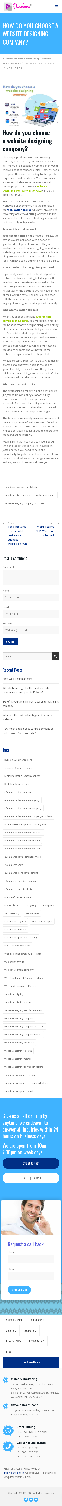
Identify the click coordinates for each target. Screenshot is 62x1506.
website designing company (19, 1018)
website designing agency (18, 1002)
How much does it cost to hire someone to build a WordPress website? (28, 731)
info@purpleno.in (14, 1472)
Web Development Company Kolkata (23, 977)
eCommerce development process (22, 848)
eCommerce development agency (22, 800)
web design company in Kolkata (21, 487)
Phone (11, 1269)
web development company (19, 969)
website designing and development (23, 1010)
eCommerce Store (13, 864)
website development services (20, 1091)
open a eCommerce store (17, 897)
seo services (32, 913)
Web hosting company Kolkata (20, 986)
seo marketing (11, 913)
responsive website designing (20, 905)
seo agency (48, 905)
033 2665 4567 (31, 1163)
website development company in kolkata (26, 1083)
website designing (13, 994)
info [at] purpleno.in (31, 1178)
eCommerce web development (20, 880)
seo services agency (15, 921)
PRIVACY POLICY (13, 1341)
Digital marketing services (17, 783)
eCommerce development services (22, 856)
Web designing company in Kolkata (22, 953)
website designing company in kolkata (24, 503)
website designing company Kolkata (23, 1034)
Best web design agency (17, 678)
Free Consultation (31, 1362)
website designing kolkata (18, 1050)
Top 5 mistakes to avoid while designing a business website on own (17, 533)
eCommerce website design (18, 889)
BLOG (8, 1352)
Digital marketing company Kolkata (22, 775)
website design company (17, 495)
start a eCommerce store (17, 945)
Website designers (46, 495)
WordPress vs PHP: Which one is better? (44, 531)
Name (6, 590)
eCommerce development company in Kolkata (28, 816)
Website (8, 623)
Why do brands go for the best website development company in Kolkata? (26, 690)
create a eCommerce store (18, 767)
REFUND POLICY (36, 1341)
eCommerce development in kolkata (23, 832)
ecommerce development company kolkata (27, 824)
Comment (8, 567)
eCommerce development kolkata (22, 840)
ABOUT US (11, 1330)
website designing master (17, 1058)
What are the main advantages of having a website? (27, 717)
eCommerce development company (23, 808)
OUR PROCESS (37, 1320)
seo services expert (42, 921)
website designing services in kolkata (23, 1066)
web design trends (14, 961)
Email (6, 607)
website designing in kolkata (19, 1042)
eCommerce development (18, 792)
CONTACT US (30, 1330)
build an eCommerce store (18, 759)
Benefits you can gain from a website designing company (31, 704)
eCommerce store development (21, 872)
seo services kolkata (15, 929)
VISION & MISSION (14, 1320)
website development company (20, 1074)
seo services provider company (20, 937)
